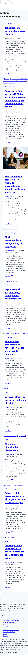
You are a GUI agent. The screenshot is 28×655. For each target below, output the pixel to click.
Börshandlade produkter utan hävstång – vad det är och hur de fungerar (14, 347)
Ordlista (5, 626)
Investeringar (9, 285)
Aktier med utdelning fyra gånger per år (12, 447)
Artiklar (5, 624)
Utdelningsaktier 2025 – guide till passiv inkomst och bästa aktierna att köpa (14, 551)
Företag (7, 172)
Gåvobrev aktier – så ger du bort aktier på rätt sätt (15, 400)
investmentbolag (11, 38)
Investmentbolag (10, 233)
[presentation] (15, 81)
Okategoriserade (10, 23)
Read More (9, 74)
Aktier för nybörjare (9, 622)
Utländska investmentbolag (11, 620)
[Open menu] (26, 4)
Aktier (6, 392)
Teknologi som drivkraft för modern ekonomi (15, 31)
